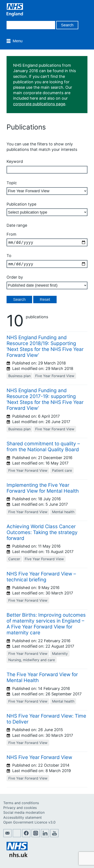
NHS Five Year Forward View (39, 757)
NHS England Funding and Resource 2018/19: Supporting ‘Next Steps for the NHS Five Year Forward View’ (45, 346)
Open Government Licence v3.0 (29, 822)
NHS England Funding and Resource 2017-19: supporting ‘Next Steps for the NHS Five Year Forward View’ (45, 399)
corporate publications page (39, 104)
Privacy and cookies (20, 807)
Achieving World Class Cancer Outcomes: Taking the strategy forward (42, 532)
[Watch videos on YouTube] (54, 836)
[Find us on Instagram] (35, 836)
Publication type (21, 204)
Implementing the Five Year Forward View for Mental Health (43, 488)
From (11, 234)
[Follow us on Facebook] (26, 836)
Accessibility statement (22, 817)
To (9, 255)
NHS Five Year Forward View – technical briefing (41, 576)
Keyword (15, 161)
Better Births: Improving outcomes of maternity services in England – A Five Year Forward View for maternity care (46, 623)
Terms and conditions (21, 803)
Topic (12, 182)
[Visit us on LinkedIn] (45, 836)
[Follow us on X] (17, 836)
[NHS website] (17, 856)
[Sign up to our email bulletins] (7, 836)
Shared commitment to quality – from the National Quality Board (43, 446)
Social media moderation (24, 812)
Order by (15, 277)
